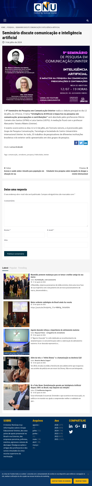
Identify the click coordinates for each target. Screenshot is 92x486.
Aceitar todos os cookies (61, 481)
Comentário (9, 201)
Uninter (46, 155)
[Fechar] (88, 474)
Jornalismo (22, 155)
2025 (59, 428)
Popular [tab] (13, 267)
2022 (59, 436)
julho (37, 430)
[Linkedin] (85, 143)
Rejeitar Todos (81, 481)
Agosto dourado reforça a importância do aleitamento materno (55, 330)
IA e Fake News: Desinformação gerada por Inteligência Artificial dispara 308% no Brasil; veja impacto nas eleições (56, 386)
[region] (46, 478)
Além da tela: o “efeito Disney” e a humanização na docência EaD (56, 358)
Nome (7, 230)
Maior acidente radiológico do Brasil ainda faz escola (51, 302)
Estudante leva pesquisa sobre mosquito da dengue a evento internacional (67, 171)
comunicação (12, 155)
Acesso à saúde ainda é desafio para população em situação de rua (24, 171)
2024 (59, 430)
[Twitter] (81, 143)
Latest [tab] (5, 267)
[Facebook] (76, 143)
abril (36, 442)
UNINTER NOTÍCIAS (45, 15)
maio (37, 439)
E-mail (50, 230)
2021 (59, 439)
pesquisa (30, 155)
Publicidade (38, 155)
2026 (59, 425)
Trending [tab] (22, 267)
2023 (59, 433)
